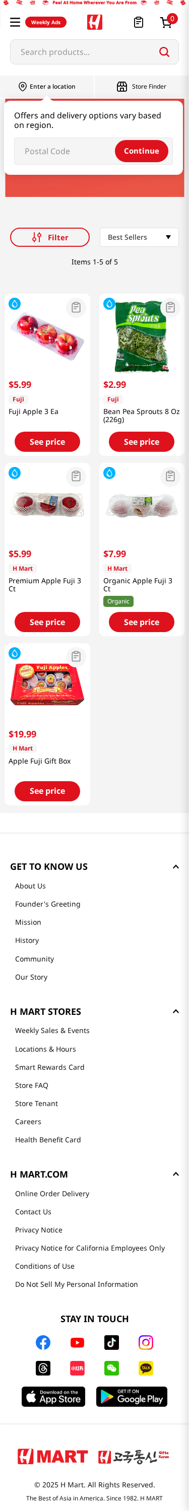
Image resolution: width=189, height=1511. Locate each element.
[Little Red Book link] (77, 1368)
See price (47, 441)
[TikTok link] (111, 1342)
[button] (15, 22)
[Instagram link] (146, 1342)
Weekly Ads (45, 22)
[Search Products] (164, 52)
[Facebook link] (43, 1342)
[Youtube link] (78, 1343)
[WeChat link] (111, 1368)
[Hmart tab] (53, 1456)
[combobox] (94, 51)
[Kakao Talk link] (146, 1368)
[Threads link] (43, 1368)
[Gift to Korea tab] (133, 1456)
